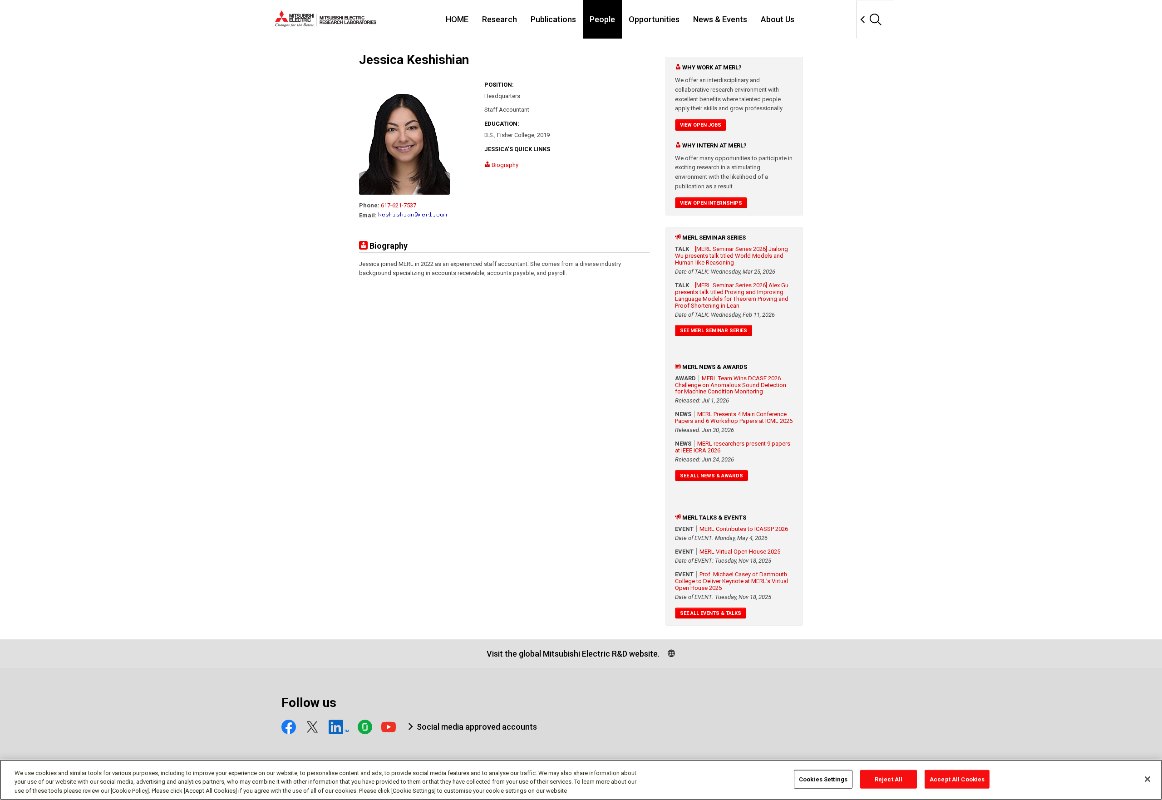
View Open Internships (711, 203)
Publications (553, 19)
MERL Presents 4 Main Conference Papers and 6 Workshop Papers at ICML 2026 (734, 417)
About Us (777, 19)
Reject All (888, 778)
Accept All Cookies (957, 778)
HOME (457, 19)
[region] (581, 780)
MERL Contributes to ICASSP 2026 (743, 528)
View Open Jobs (700, 125)
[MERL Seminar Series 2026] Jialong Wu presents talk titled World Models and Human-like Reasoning (731, 255)
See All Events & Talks (710, 613)
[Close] (1147, 779)
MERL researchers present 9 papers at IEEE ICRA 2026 (732, 447)
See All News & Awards (711, 476)
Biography (504, 165)
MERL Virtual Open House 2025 (739, 551)
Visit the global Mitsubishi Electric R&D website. (573, 653)
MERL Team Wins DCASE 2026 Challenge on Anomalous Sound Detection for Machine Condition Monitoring (730, 385)
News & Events (720, 19)
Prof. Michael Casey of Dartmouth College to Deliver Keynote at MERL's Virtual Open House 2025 (731, 581)
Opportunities (654, 19)
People (602, 19)
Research (499, 19)
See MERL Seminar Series (713, 331)
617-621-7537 (398, 205)
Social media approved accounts (477, 726)
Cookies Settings (823, 778)
